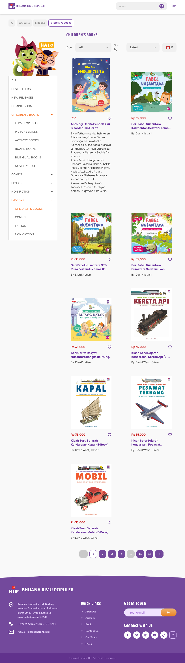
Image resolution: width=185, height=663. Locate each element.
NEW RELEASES (22, 98)
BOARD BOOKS (25, 149)
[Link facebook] (127, 635)
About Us (90, 611)
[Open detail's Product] (91, 85)
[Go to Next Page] (159, 554)
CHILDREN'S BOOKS (60, 22)
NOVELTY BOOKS (26, 166)
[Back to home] (11, 23)
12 (149, 554)
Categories (24, 22)
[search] (161, 6)
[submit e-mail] (169, 612)
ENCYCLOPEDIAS (26, 123)
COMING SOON (21, 106)
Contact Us (91, 631)
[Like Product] (109, 118)
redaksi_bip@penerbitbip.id (34, 632)
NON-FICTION (24, 234)
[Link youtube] (154, 635)
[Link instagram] (145, 635)
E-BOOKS (40, 22)
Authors (90, 618)
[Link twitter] (136, 635)
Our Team (91, 637)
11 (140, 554)
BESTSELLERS (21, 89)
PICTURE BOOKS (26, 132)
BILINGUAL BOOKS (28, 158)
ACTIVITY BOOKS (27, 140)
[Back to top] (173, 635)
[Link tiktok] (163, 635)
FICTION (20, 226)
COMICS (20, 217)
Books (89, 624)
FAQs (88, 644)
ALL (14, 80)
